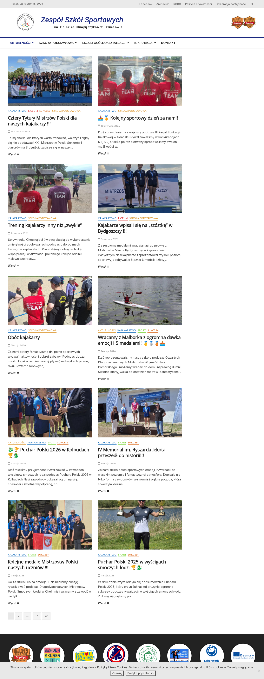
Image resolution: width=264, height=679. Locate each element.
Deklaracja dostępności (231, 4)
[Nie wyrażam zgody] (259, 670)
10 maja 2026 (108, 463)
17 (38, 616)
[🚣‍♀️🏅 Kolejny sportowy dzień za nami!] (140, 81)
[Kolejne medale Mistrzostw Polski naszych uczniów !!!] (50, 525)
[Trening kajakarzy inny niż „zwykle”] (50, 188)
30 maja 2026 (18, 345)
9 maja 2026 (17, 575)
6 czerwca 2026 (109, 239)
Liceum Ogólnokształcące (103, 42)
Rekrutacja (143, 42)
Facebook (145, 4)
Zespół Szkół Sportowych (82, 20)
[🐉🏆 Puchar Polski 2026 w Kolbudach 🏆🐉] (50, 412)
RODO (177, 4)
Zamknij (117, 673)
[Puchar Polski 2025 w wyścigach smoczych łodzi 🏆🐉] (140, 525)
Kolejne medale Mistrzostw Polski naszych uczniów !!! (43, 564)
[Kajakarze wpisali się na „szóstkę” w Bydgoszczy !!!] (140, 188)
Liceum (33, 110)
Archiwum (162, 4)
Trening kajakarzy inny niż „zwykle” (45, 225)
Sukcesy (44, 110)
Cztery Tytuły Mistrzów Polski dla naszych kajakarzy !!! (42, 121)
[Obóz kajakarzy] (50, 300)
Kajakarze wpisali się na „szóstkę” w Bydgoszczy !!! (135, 228)
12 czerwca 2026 (110, 125)
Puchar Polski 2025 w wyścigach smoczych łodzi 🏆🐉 (132, 564)
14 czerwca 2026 (20, 131)
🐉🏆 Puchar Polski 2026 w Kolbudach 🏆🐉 (48, 452)
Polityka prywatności (198, 4)
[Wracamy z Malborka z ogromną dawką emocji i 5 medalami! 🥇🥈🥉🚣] (140, 300)
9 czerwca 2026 (19, 233)
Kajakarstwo (17, 110)
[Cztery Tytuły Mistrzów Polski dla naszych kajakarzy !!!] (50, 81)
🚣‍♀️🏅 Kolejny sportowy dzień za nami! (138, 118)
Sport (142, 330)
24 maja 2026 (108, 351)
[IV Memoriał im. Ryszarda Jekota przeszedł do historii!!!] (140, 412)
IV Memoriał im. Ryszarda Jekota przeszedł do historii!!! (131, 452)
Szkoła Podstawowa (56, 42)
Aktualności (20, 42)
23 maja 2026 (18, 463)
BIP (253, 4)
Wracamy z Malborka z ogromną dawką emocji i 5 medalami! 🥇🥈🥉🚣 (139, 340)
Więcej (17, 154)
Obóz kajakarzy (24, 337)
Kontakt (168, 42)
